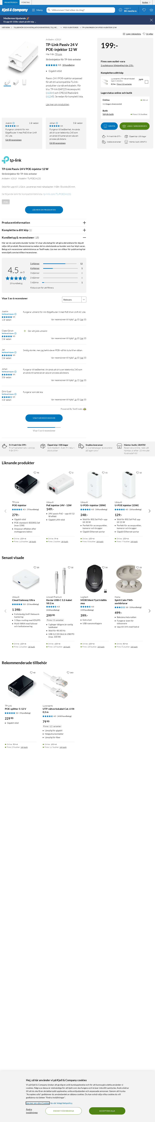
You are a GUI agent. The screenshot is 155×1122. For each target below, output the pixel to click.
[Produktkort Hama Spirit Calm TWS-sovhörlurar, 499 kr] (129, 578)
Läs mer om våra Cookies (37, 1103)
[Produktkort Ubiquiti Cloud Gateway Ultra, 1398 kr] (26, 578)
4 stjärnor (35, 268)
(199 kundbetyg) (87, 610)
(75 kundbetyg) (33, 509)
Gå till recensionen (13, 140)
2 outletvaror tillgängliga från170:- (117, 65)
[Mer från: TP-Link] (11, 161)
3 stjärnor (35, 273)
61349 (50, 92)
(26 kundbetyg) (135, 509)
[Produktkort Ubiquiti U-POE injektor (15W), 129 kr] (129, 484)
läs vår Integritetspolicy (61, 1103)
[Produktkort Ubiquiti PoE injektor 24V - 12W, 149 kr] (60, 484)
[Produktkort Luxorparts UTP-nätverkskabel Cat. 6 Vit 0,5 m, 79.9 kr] (58, 686)
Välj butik (32, 541)
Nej (81, 319)
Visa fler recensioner (44, 418)
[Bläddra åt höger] (149, 510)
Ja (75, 319)
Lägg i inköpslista (133, 34)
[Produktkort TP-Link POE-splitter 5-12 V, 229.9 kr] (21, 686)
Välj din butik (108, 114)
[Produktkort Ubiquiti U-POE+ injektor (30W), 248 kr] (94, 484)
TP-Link (58, 54)
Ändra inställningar (32, 1111)
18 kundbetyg (68, 65)
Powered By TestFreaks (71, 409)
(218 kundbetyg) (52, 610)
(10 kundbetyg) (135, 607)
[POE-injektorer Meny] (80, 27)
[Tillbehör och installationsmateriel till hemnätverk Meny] (61, 27)
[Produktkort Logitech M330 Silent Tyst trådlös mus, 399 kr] (94, 578)
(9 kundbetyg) (25, 713)
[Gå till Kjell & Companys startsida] (16, 10)
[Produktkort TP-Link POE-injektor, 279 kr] (26, 484)
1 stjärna (34, 282)
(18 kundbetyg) (101, 509)
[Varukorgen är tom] (151, 10)
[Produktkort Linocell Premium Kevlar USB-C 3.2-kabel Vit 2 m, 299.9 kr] (60, 578)
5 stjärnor (35, 263)
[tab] (11, 2)
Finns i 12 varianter (124, 84)
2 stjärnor (35, 277)
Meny (39, 10)
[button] (7, 82)
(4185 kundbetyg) (64, 716)
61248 (50, 96)
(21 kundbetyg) (33, 604)
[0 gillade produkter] (144, 10)
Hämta (111, 126)
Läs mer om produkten (57, 104)
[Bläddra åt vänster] (5, 510)
